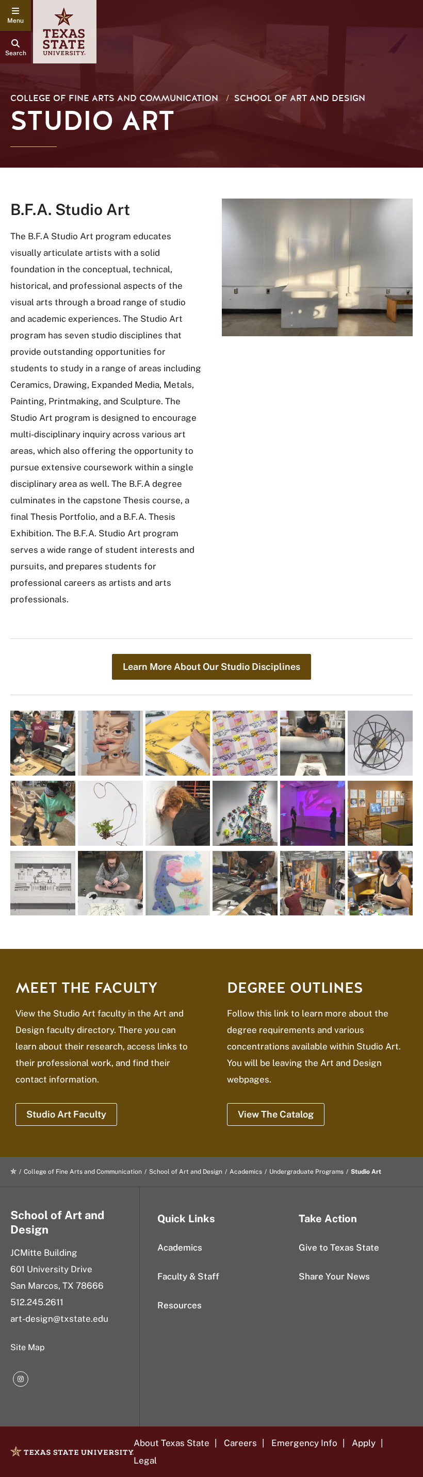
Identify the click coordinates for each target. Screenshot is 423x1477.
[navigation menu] (15, 15)
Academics (246, 1171)
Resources (179, 1305)
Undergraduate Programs (306, 1171)
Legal (145, 1460)
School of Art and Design (299, 98)
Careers (240, 1443)
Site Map (27, 1347)
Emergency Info (304, 1443)
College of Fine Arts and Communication (114, 98)
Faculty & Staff (188, 1276)
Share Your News (334, 1276)
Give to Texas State (339, 1247)
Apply (364, 1443)
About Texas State (171, 1443)
